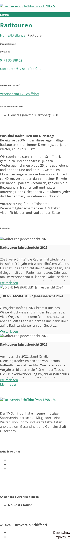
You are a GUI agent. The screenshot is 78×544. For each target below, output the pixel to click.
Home (4, 35)
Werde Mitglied (11, 476)
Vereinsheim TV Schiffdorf (19, 94)
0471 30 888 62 (11, 60)
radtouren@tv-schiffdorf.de (20, 69)
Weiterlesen (9, 283)
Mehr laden (8, 384)
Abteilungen (18, 35)
